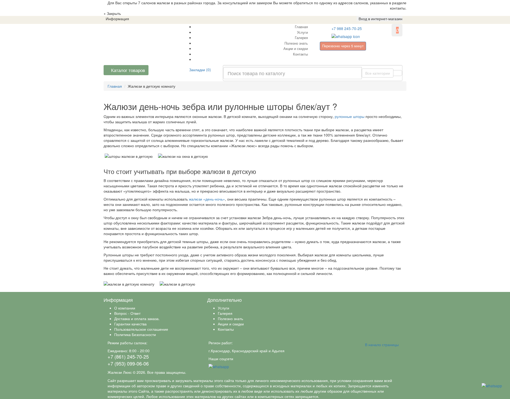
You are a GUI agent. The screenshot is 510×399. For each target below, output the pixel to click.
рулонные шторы (349, 116)
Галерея (301, 37)
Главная (301, 26)
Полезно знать (296, 43)
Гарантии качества (130, 323)
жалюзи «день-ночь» (206, 199)
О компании (124, 308)
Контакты (300, 54)
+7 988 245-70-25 (347, 28)
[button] (379, 18)
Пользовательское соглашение (141, 329)
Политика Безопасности (135, 334)
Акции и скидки (295, 48)
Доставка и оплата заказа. (137, 318)
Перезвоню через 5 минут (343, 45)
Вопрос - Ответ (127, 313)
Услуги (302, 32)
